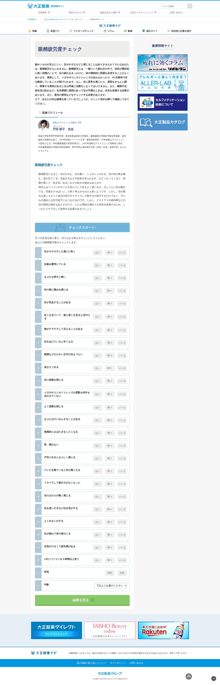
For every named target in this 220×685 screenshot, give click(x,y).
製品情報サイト (57, 6)
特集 (34, 31)
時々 (109, 252)
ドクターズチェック (83, 31)
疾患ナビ (55, 31)
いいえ (122, 252)
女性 (122, 573)
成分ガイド (152, 31)
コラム (110, 31)
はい (97, 252)
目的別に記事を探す (181, 31)
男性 (109, 573)
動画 (130, 31)
